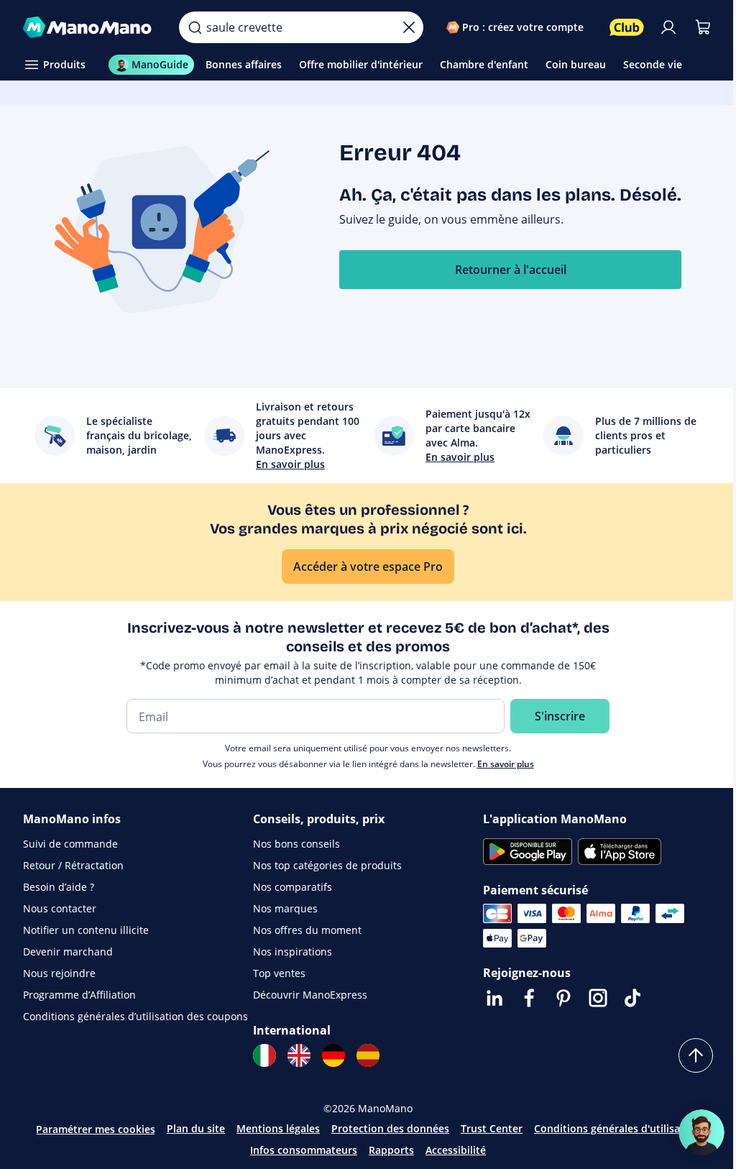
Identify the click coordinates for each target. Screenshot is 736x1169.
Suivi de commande (70, 844)
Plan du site (196, 1128)
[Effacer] (409, 27)
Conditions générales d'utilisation (617, 1128)
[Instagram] (598, 997)
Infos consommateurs (303, 1150)
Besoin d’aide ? (58, 887)
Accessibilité (456, 1150)
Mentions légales (278, 1128)
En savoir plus (505, 764)
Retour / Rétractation (73, 865)
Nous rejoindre (59, 973)
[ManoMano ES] (368, 1055)
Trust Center (492, 1128)
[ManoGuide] (701, 1132)
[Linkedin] (494, 997)
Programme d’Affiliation (79, 994)
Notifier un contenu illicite (86, 930)
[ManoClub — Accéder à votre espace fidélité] (627, 27)
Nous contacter (59, 908)
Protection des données (390, 1128)
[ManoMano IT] (264, 1055)
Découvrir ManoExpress (310, 994)
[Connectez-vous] (668, 27)
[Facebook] (529, 997)
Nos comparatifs (292, 887)
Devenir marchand (68, 951)
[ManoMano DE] (333, 1055)
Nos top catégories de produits (327, 865)
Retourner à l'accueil (510, 270)
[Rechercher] (195, 27)
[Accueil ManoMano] (89, 27)
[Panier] (703, 27)
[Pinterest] (563, 997)
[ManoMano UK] (299, 1055)
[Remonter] (695, 1055)
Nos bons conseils (296, 844)
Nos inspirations (292, 951)
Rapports (391, 1150)
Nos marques (285, 908)
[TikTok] (632, 997)
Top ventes (279, 973)
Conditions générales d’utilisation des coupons (135, 1016)
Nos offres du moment (307, 930)
